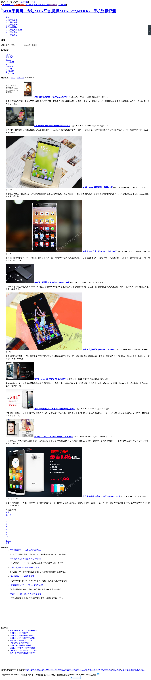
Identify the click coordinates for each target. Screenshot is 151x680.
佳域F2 (123, 670)
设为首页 (53, 5)
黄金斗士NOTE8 (68, 670)
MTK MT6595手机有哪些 (20, 645)
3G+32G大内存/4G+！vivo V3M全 (24, 650)
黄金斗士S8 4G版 (32, 670)
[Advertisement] (13, 613)
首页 (7, 512)
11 (6, 538)
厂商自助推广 (20, 5)
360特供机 (10, 66)
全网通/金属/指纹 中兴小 (20, 643)
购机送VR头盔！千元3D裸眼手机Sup (25, 559)
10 (7, 536)
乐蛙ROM (10, 62)
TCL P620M (56, 670)
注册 (33, 2)
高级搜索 (30, 5)
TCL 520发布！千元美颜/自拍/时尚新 (25, 550)
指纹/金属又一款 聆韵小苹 (21, 640)
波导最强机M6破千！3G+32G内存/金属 (26, 585)
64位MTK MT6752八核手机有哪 (23, 631)
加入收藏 (62, 5)
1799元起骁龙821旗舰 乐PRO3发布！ (25, 568)
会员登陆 (24, 2)
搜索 (34, 45)
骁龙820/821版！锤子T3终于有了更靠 (25, 594)
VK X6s (9, 55)
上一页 (8, 515)
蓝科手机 (9, 57)
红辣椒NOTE (95, 670)
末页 (7, 543)
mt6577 (8, 60)
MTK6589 (10, 71)
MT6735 (9, 64)
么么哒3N (85, 670)
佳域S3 (78, 670)
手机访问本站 (8, 5)
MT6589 (9, 69)
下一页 (8, 541)
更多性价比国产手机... (136, 670)
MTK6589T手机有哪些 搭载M (22, 648)
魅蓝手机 (116, 670)
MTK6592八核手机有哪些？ (22, 636)
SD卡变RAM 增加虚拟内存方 (22, 653)
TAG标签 (38, 5)
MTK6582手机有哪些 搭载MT (22, 638)
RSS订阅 (45, 5)
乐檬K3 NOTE (45, 670)
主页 (13, 78)
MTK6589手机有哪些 (19, 633)
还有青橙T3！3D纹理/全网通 (22, 576)
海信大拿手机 (106, 670)
